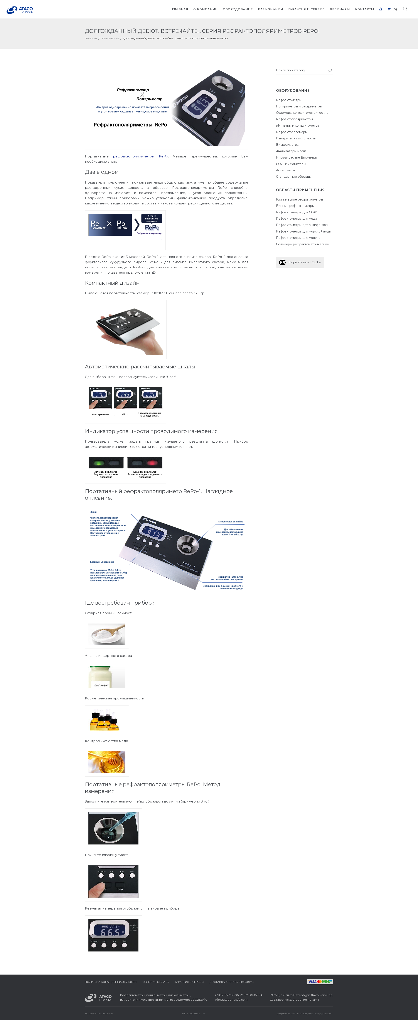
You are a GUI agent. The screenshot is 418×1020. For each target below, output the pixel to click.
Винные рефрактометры (295, 206)
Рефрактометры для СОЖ (296, 212)
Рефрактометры (289, 100)
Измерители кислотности (296, 138)
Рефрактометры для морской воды (303, 231)
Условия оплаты (155, 981)
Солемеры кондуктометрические (302, 113)
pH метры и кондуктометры (298, 125)
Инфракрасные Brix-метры (296, 157)
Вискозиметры (287, 145)
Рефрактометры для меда (296, 219)
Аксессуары (285, 170)
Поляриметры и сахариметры (299, 106)
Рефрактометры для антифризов (302, 225)
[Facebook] (204, 1013)
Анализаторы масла (291, 151)
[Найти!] (330, 71)
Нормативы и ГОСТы (305, 262)
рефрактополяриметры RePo (140, 156)
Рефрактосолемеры (291, 132)
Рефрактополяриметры (294, 119)
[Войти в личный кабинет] (381, 6)
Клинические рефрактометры (299, 199)
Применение (110, 38)
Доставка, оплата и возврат (231, 981)
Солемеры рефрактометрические (302, 244)
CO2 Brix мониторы (291, 164)
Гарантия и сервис (189, 981)
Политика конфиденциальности (111, 981)
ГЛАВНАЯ (91, 38)
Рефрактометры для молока (298, 238)
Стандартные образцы (293, 177)
